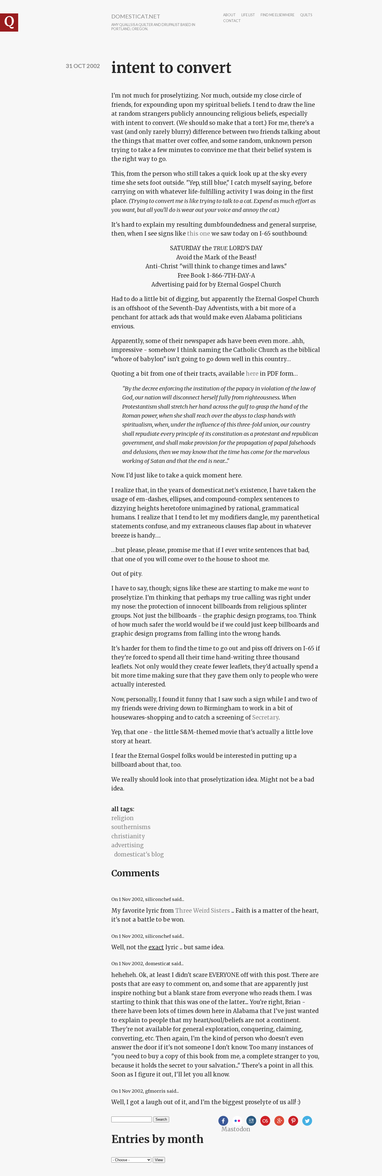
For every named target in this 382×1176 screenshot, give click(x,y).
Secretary (265, 717)
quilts (306, 15)
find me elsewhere (277, 15)
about (229, 15)
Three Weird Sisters (202, 910)
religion (122, 818)
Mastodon (235, 1129)
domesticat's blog (139, 854)
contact (232, 21)
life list (248, 15)
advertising (127, 845)
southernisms (130, 827)
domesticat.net (135, 16)
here (252, 373)
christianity (128, 836)
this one (198, 233)
